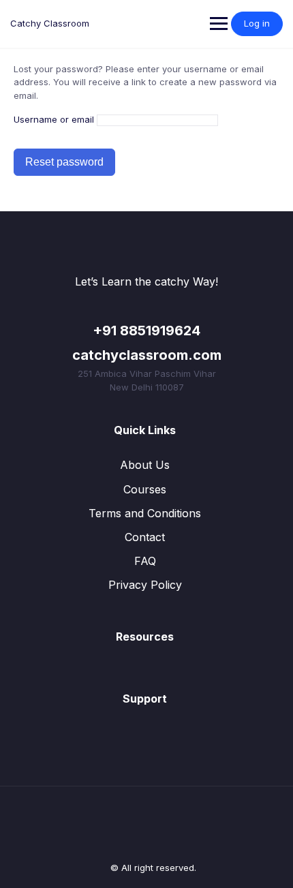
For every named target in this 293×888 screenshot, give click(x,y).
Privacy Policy (145, 585)
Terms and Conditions (145, 513)
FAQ (145, 561)
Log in (257, 23)
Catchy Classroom (49, 23)
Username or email (54, 119)
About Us (145, 465)
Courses (144, 489)
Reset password (64, 162)
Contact (145, 537)
